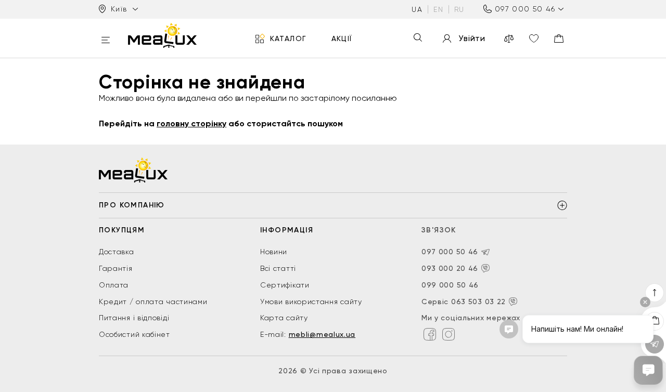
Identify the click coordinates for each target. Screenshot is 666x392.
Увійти (471, 38)
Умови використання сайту (311, 301)
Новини (273, 251)
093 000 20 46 (449, 268)
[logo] (162, 35)
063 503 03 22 (478, 301)
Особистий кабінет (134, 334)
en (438, 9)
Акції (342, 38)
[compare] (509, 38)
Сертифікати (285, 285)
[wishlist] (534, 38)
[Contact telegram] (485, 252)
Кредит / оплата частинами (153, 301)
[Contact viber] (485, 268)
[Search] (418, 38)
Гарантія (116, 268)
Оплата (114, 285)
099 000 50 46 (450, 285)
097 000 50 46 (525, 9)
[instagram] (448, 334)
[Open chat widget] (648, 370)
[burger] (105, 41)
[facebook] (429, 334)
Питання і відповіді (134, 317)
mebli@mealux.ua (322, 334)
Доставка (116, 251)
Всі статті (278, 268)
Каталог (288, 38)
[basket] (558, 38)
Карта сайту (284, 317)
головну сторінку (191, 123)
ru (459, 9)
